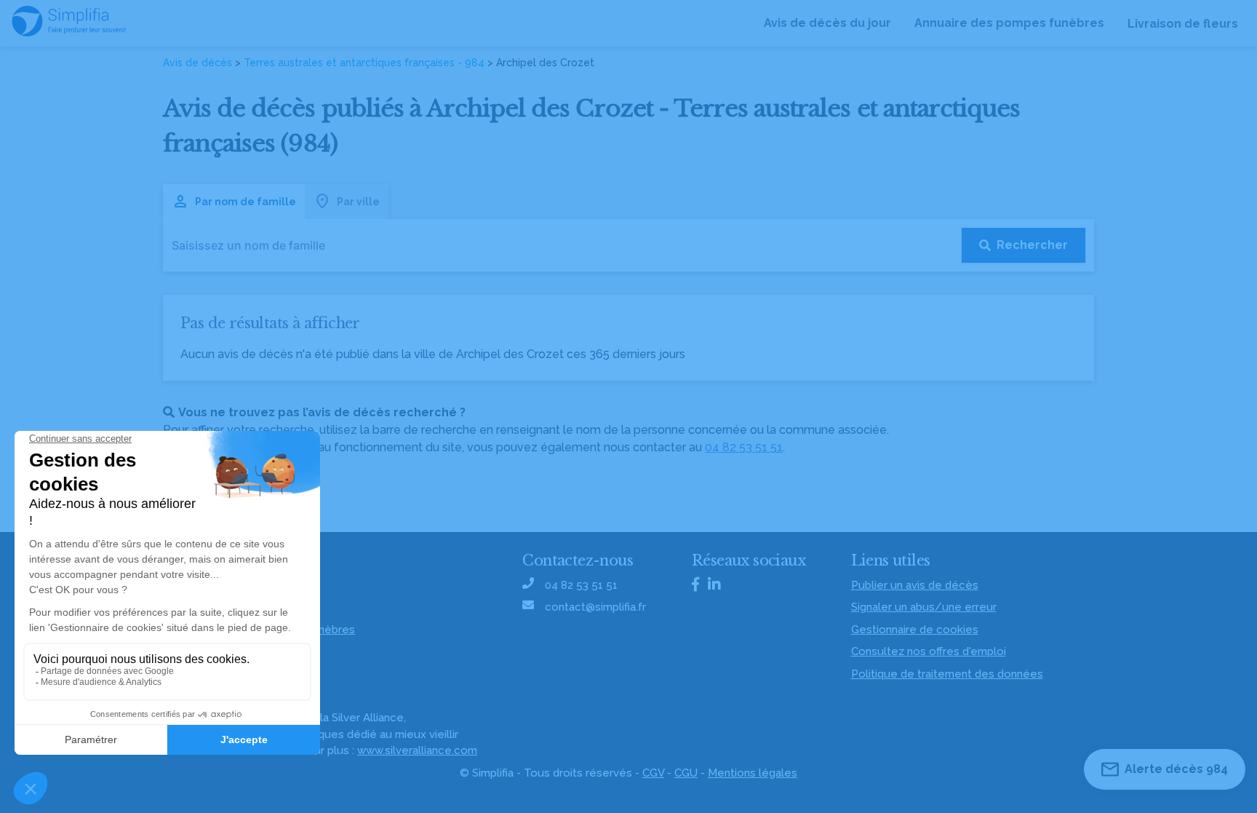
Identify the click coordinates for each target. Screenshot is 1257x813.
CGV (653, 773)
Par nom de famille (245, 201)
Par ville (358, 201)
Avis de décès (197, 62)
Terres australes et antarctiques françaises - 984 (364, 62)
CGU (686, 773)
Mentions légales (752, 773)
